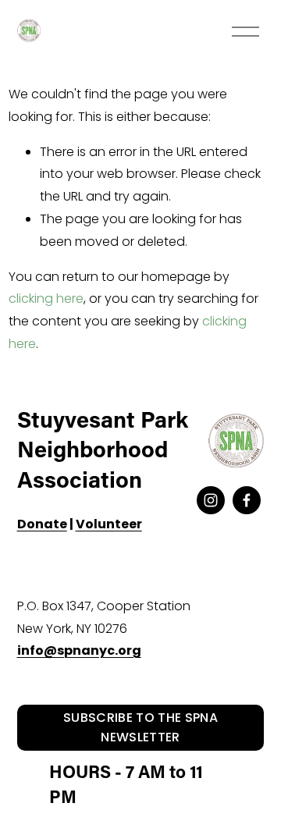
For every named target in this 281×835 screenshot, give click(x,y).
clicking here (46, 298)
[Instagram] (211, 500)
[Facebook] (247, 500)
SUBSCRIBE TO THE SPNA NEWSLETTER (140, 727)
